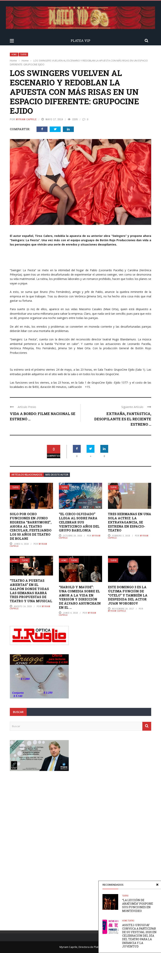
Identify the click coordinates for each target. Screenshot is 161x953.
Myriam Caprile (26, 119)
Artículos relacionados (26, 474)
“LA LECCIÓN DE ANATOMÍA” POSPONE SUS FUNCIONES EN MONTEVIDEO (137, 905)
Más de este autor (56, 474)
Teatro (23, 54)
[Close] (157, 884)
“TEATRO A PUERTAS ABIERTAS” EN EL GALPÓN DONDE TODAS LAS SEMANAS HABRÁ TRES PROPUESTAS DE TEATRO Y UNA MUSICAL (31, 590)
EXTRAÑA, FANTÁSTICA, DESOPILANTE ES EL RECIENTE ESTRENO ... (122, 419)
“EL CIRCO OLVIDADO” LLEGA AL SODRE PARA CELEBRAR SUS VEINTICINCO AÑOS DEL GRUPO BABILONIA (79, 522)
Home (14, 54)
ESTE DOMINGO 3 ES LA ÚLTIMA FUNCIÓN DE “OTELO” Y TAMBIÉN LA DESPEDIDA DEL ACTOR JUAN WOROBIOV (127, 595)
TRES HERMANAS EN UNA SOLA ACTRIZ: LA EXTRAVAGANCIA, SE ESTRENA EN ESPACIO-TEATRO (129, 522)
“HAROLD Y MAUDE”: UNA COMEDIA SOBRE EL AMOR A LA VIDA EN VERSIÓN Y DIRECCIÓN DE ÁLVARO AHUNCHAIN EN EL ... (80, 597)
